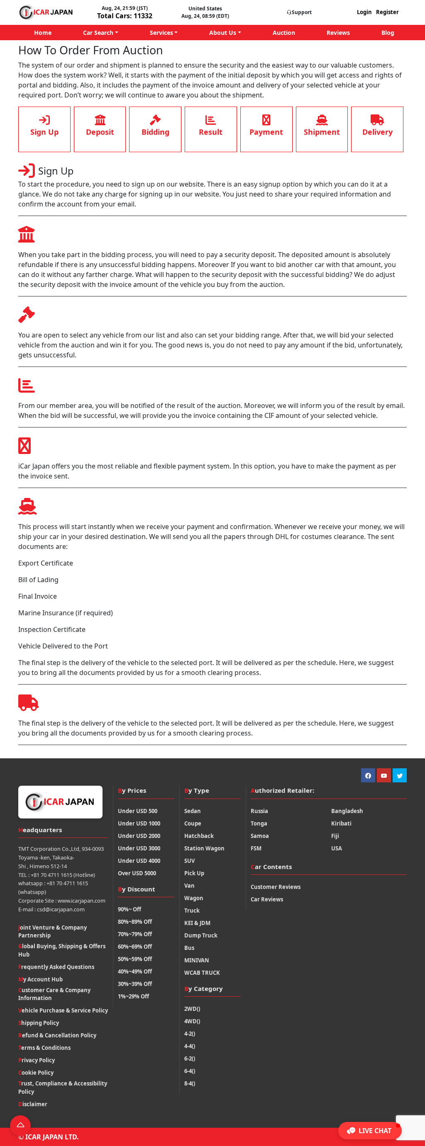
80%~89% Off (135, 921)
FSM (256, 848)
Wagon (193, 898)
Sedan (192, 811)
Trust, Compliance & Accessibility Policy (62, 1087)
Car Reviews (267, 899)
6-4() (189, 1071)
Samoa (260, 836)
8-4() (189, 1083)
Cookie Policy (36, 1072)
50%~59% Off (135, 959)
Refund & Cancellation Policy (57, 1035)
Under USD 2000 (139, 836)
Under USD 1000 (139, 823)
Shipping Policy (38, 1023)
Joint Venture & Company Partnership (52, 932)
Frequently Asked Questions (56, 967)
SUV (189, 860)
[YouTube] (384, 775)
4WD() (192, 1021)
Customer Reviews (275, 887)
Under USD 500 (137, 811)
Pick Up (194, 873)
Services (161, 32)
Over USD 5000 (137, 873)
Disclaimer (32, 1104)
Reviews (338, 32)
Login (364, 12)
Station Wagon (204, 848)
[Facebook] (368, 775)
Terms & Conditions (44, 1047)
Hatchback (199, 836)
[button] (370, 1130)
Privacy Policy (36, 1060)
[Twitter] (400, 775)
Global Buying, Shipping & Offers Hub (61, 950)
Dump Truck (200, 935)
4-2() (189, 1033)
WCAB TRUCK (202, 972)
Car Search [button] (98, 32)
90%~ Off (129, 909)
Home (42, 32)
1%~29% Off (133, 996)
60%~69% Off (135, 946)
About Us (222, 32)
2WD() (192, 1008)
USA (336, 848)
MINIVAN (196, 960)
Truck (192, 910)
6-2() (189, 1058)
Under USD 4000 (139, 860)
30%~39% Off (135, 984)
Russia (259, 811)
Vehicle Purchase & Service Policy (63, 1010)
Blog (387, 32)
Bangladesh (347, 811)
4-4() (189, 1046)
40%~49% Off (135, 971)
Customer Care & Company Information (54, 994)
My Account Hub (40, 979)
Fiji (335, 836)
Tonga (259, 823)
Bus (189, 948)
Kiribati (341, 823)
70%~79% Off (135, 934)
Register (387, 12)
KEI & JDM (197, 923)
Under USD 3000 (139, 848)
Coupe (192, 823)
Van (189, 885)
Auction (284, 32)
